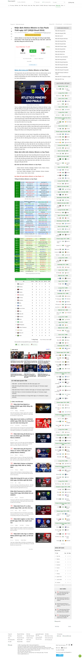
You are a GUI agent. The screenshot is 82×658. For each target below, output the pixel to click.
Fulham (67, 139)
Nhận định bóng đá (21, 70)
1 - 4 (63, 241)
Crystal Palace (58, 242)
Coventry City (57, 252)
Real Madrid (22, 410)
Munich (58, 267)
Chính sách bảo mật (49, 637)
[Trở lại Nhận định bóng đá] (11, 39)
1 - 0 (63, 290)
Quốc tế (37, 5)
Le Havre (68, 178)
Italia (29, 5)
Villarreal (67, 290)
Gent (58, 189)
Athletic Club (68, 115)
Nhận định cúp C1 (59, 35)
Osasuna (68, 432)
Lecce (58, 128)
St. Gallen (57, 421)
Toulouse (68, 172)
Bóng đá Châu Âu (20, 637)
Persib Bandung (57, 122)
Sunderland (57, 139)
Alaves (58, 290)
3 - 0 (63, 361)
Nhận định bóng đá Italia (60, 43)
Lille (58, 283)
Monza (58, 340)
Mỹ (15, 482)
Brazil (18, 344)
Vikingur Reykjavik (68, 451)
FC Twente (68, 533)
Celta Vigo (17, 540)
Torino (67, 342)
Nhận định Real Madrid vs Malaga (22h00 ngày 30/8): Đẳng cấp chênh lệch (21, 406)
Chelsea (58, 134)
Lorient (58, 175)
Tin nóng (12, 5)
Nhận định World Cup (59, 54)
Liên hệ (58, 647)
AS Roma (68, 128)
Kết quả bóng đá (59, 24)
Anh (20, 5)
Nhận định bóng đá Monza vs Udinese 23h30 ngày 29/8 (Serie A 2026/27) (63, 605)
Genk (58, 278)
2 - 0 (63, 272)
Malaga (16, 410)
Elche (67, 260)
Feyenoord (21, 497)
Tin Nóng (9, 635)
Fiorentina (57, 337)
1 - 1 (63, 529)
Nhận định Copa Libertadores (61, 56)
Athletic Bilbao (23, 540)
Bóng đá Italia (19, 641)
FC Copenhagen (57, 383)
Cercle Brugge (58, 160)
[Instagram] (69, 645)
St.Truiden (68, 205)
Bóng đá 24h (51, 24)
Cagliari (16, 525)
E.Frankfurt (68, 307)
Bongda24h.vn (68, 652)
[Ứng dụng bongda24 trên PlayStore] (65, 635)
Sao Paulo (35, 344)
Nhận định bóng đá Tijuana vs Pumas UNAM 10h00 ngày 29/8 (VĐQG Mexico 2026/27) (63, 610)
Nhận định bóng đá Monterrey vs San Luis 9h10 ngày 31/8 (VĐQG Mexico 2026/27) (22, 435)
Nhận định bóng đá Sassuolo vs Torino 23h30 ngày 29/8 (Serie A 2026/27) (63, 599)
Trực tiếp (9, 641)
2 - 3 (63, 390)
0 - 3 (63, 470)
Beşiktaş (68, 364)
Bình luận (46, 5)
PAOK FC (68, 379)
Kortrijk (58, 330)
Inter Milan (22, 525)
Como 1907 (68, 229)
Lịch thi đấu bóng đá (67, 24)
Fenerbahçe (68, 489)
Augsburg (57, 223)
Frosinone (68, 337)
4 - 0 (63, 278)
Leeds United (57, 136)
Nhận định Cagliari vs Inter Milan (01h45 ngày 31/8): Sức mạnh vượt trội (22, 520)
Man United (57, 142)
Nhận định (58, 5)
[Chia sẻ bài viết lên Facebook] (11, 29)
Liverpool (57, 245)
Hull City (67, 252)
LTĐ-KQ (41, 5)
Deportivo (21, 455)
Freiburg (58, 200)
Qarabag (57, 533)
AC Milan (27, 525)
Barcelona (57, 463)
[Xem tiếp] (62, 585)
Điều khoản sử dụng (49, 635)
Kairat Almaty (68, 437)
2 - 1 (63, 355)
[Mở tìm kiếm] (64, 2)
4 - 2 (63, 368)
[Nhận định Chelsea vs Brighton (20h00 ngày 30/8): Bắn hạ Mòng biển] (43, 467)
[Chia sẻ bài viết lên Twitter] (11, 31)
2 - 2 (63, 283)
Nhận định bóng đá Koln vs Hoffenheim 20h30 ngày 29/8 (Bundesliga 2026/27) (63, 593)
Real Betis (68, 319)
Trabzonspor (68, 440)
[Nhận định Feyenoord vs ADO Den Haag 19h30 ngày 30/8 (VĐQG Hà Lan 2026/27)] (43, 495)
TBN (22, 5)
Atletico (67, 183)
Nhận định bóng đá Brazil (60, 59)
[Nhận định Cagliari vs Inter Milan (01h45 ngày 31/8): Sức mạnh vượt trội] (43, 523)
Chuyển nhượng (52, 5)
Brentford (68, 136)
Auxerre (58, 169)
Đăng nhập (72, 2)
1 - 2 (63, 386)
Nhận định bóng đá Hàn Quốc (61, 64)
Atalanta (67, 425)
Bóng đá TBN (19, 639)
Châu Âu (25, 5)
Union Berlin (57, 307)
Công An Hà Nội (24, 425)
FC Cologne (57, 298)
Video (62, 5)
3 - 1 (63, 494)
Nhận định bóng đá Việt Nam (61, 38)
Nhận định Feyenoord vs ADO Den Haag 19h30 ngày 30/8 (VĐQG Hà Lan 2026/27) (21, 493)
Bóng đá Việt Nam (20, 634)
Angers (67, 169)
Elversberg (57, 296)
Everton (67, 249)
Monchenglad (68, 304)
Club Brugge (68, 189)
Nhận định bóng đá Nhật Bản (61, 67)
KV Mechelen (68, 312)
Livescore (28, 641)
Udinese (67, 340)
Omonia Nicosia (58, 369)
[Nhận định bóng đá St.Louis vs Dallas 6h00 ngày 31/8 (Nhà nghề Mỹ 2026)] (43, 482)
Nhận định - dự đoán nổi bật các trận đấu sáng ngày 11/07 (26, 383)
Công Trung (35, 339)
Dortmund (57, 348)
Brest (58, 172)
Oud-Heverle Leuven (57, 164)
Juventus (57, 153)
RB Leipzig (57, 304)
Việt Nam (16, 5)
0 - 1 (63, 425)
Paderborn (68, 301)
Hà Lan (16, 497)
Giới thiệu (47, 634)
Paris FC (24, 510)
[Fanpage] (67, 645)
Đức (31, 5)
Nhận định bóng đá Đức (60, 49)
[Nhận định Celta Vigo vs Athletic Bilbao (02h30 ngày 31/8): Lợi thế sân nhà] (43, 538)
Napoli (58, 229)
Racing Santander (57, 261)
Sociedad (68, 483)
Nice (20, 510)
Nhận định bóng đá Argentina (61, 62)
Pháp (34, 5)
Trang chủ (10, 634)
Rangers (67, 527)
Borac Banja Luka (57, 451)
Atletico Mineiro (26, 344)
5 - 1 (63, 267)
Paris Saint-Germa (68, 284)
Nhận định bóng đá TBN (60, 33)
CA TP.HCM (17, 425)
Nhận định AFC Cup (59, 79)
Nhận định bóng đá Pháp (60, 41)
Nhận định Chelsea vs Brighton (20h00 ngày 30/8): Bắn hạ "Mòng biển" (21, 465)
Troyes (67, 175)
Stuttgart (67, 267)
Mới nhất (37, 2)
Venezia (67, 272)
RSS (57, 645)
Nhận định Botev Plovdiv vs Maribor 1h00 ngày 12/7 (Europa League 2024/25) (31, 389)
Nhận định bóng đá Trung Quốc (62, 69)
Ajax (58, 418)
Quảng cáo (65, 647)
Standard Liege (68, 164)
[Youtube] (72, 645)
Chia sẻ (69, 626)
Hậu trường (28, 639)
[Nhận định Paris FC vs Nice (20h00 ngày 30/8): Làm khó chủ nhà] (43, 510)
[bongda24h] (9, 5)
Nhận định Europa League (61, 46)
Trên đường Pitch (47, 2)
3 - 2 (63, 260)
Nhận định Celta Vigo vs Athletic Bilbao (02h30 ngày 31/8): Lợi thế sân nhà (22, 535)
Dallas (19, 482)
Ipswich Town (68, 142)
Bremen (67, 200)
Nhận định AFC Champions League (62, 76)
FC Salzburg (57, 361)
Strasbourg (57, 325)
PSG (16, 510)
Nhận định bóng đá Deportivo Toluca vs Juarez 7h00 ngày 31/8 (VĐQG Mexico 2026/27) (21, 450)
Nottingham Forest (68, 246)
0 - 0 (63, 398)
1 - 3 (63, 405)
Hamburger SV (68, 349)
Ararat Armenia (57, 514)
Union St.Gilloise (57, 235)
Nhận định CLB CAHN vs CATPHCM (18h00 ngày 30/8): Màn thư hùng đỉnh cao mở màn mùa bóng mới (22, 421)
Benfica (67, 405)
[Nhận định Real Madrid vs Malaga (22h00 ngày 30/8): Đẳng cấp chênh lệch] (43, 408)
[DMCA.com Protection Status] (59, 656)
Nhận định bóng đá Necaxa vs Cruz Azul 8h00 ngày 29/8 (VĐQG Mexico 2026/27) (63, 616)
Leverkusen (68, 296)
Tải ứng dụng (59, 634)
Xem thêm (31, 549)
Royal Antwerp (58, 206)
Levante (58, 319)
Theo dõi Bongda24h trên (39, 32)
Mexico (16, 440)
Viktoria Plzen (58, 358)
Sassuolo (57, 342)
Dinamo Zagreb (67, 495)
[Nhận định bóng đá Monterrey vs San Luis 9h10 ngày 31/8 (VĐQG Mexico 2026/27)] (43, 438)
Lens (67, 325)
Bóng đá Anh (19, 635)
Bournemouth (57, 249)
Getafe (67, 477)
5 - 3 (63, 418)
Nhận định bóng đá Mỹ (60, 51)
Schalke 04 (68, 223)
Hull (57, 570)
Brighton (67, 134)
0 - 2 (63, 407)
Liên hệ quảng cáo (48, 639)
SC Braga (68, 447)
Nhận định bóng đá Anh (60, 30)
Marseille (68, 109)
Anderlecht (68, 234)
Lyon (58, 178)
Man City (68, 241)
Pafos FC (57, 394)
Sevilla (58, 183)
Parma (67, 153)
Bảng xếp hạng (59, 547)
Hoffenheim (68, 298)
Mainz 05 (57, 301)
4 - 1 (63, 382)
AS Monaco (57, 109)
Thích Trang (57, 626)
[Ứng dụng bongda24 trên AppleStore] (69, 635)
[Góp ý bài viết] (11, 37)
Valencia (67, 95)
